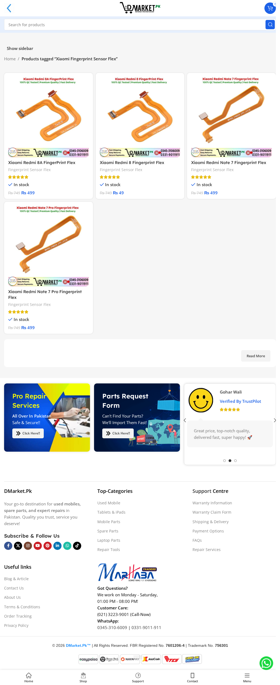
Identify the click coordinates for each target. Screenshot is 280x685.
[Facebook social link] (8, 546)
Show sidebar (20, 48)
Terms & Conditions (22, 606)
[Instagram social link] (28, 546)
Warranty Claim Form (211, 512)
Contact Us (14, 588)
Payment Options (208, 531)
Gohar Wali (231, 392)
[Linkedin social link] (57, 546)
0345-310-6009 (112, 627)
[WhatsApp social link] (67, 546)
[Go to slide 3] (235, 460)
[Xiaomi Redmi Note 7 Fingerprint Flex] (231, 117)
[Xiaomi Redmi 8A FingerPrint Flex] (48, 117)
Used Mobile (108, 502)
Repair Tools (108, 549)
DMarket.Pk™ (78, 645)
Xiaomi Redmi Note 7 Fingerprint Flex (228, 162)
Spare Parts (107, 531)
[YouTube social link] (38, 546)
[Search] (270, 24)
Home (10, 58)
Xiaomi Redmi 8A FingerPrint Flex (41, 162)
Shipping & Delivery (210, 521)
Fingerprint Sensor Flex (29, 169)
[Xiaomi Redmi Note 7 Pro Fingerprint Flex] (48, 246)
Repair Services (206, 549)
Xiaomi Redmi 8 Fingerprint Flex (132, 162)
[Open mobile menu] (9, 8)
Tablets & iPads (111, 512)
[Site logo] (140, 7)
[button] (184, 420)
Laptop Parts (108, 540)
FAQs (197, 540)
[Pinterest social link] (47, 546)
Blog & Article (16, 578)
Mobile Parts (108, 521)
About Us (12, 597)
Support (201, 491)
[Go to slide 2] (230, 460)
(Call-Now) (140, 614)
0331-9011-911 (146, 627)
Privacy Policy (16, 625)
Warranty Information (212, 502)
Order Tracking (18, 616)
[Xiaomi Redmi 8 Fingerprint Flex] (140, 117)
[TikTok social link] (77, 546)
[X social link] (18, 546)
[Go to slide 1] (224, 460)
